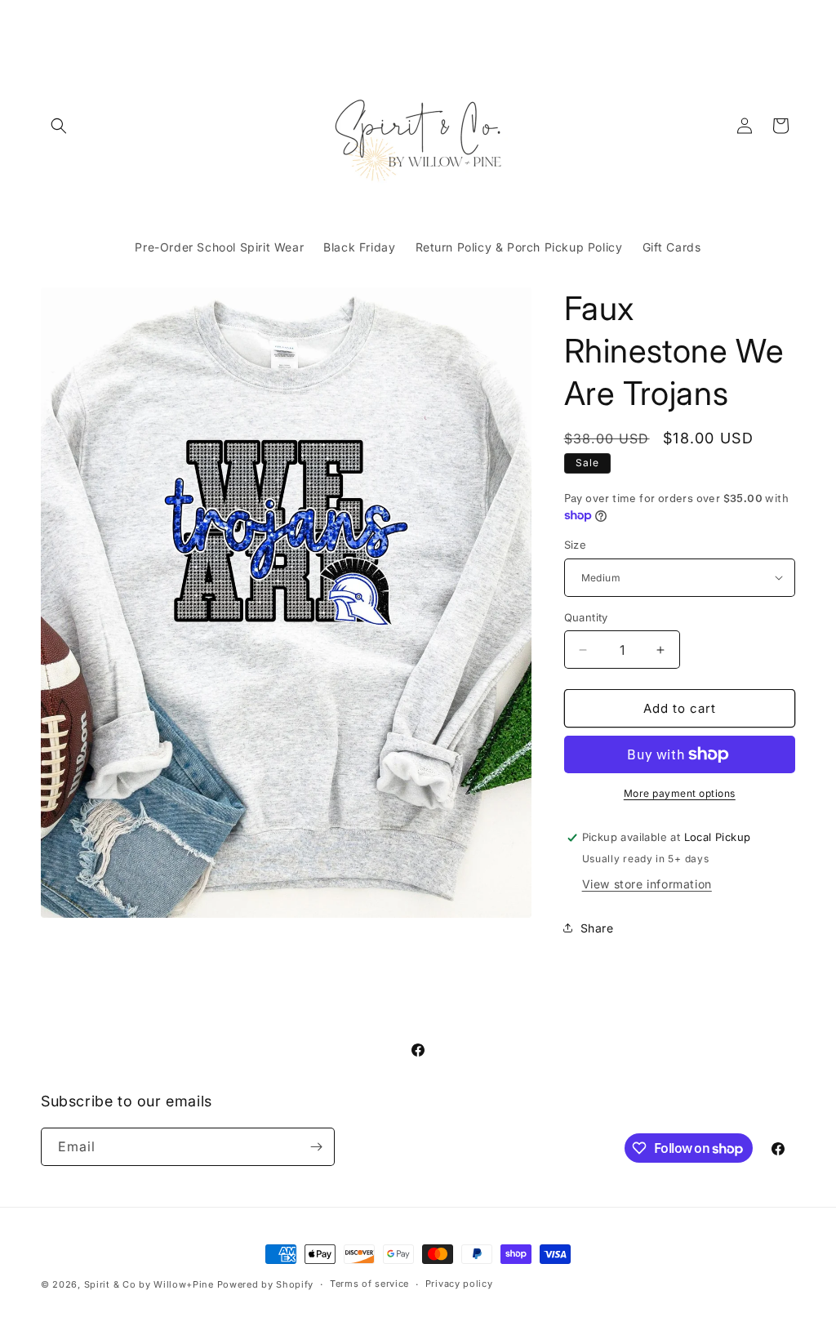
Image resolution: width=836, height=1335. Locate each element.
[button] (59, 126)
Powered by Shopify (265, 1284)
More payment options (680, 793)
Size (575, 544)
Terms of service (369, 1283)
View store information (647, 884)
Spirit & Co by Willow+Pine (149, 1284)
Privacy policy (459, 1283)
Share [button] (597, 928)
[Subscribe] (316, 1147)
